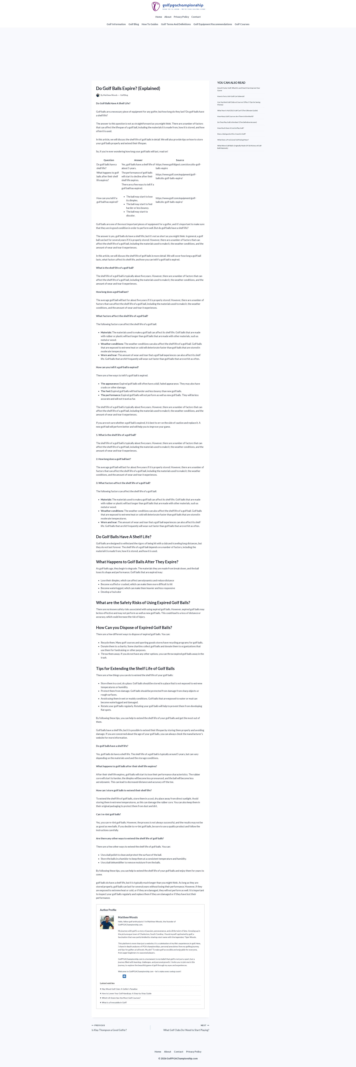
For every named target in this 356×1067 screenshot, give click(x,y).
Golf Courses (242, 24)
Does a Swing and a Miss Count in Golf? (231, 134)
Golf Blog (133, 24)
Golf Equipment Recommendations (212, 24)
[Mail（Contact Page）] (124, 976)
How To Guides (150, 24)
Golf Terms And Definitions (176, 24)
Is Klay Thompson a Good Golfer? (109, 1028)
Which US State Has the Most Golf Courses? (121, 998)
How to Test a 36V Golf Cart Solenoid (230, 96)
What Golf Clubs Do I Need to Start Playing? (186, 1028)
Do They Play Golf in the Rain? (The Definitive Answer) (237, 122)
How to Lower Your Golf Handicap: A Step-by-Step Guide (126, 993)
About (167, 16)
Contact (196, 16)
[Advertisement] (178, 48)
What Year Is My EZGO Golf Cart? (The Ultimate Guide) (237, 110)
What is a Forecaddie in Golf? (114, 1002)
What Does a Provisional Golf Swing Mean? (233, 140)
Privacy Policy (181, 16)
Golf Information (116, 24)
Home (158, 16)
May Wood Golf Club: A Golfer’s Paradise (119, 989)
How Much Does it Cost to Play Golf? (230, 128)
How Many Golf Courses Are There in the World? (235, 116)
